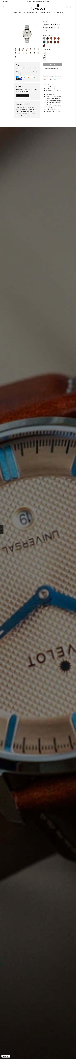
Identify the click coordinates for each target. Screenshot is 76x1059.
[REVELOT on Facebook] (3, 1)
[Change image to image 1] (15, 49)
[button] (1, 529)
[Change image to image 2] (19, 49)
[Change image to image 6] (34, 49)
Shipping (47, 68)
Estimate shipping (22, 95)
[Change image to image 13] (34, 53)
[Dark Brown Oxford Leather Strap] (51, 42)
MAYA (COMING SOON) (28, 12)
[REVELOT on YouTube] (6, 1)
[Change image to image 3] (23, 49)
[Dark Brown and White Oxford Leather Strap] (54, 42)
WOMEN (42, 12)
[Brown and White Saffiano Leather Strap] (51, 38)
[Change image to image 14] (38, 53)
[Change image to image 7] (38, 49)
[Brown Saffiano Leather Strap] (58, 38)
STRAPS (49, 12)
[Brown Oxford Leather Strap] (54, 38)
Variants (45, 35)
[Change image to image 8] (15, 53)
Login (67, 7)
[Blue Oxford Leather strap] (44, 42)
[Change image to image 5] (30, 49)
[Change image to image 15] (15, 57)
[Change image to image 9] (19, 53)
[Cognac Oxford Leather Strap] (44, 45)
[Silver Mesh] (44, 38)
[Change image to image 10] (23, 53)
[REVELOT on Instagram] (5, 1)
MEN (36, 12)
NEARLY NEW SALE (59, 12)
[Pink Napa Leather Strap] (47, 42)
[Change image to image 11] (26, 53)
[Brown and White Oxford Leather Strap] (58, 42)
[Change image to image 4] (26, 49)
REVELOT (45, 21)
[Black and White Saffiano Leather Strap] (47, 38)
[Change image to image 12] (30, 53)
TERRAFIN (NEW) (16, 12)
